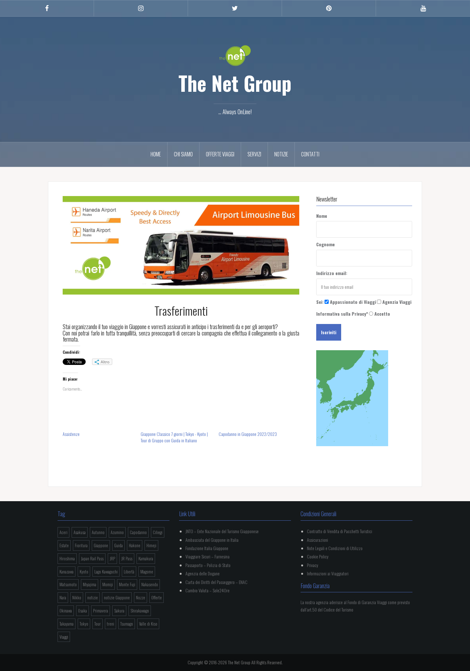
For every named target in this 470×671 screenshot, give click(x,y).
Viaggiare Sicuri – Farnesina (207, 556)
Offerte (156, 597)
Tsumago (126, 623)
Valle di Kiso (148, 623)
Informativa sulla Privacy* (342, 313)
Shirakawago (139, 610)
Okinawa (65, 610)
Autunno (98, 532)
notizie (92, 597)
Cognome (325, 244)
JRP (112, 558)
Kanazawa (66, 571)
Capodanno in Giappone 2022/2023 (248, 433)
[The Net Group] (235, 54)
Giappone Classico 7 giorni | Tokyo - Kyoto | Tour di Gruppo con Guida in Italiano (174, 437)
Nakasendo (149, 584)
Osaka (82, 610)
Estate (64, 545)
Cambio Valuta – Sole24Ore (207, 590)
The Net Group (235, 83)
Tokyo (84, 623)
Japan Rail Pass (92, 558)
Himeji (151, 545)
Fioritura (81, 545)
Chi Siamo (183, 154)
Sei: (320, 301)
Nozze (140, 597)
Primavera (100, 610)
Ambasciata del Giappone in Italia (212, 539)
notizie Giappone (117, 597)
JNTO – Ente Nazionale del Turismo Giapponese (222, 531)
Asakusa (80, 532)
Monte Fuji (127, 584)
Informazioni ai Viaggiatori (328, 573)
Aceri (63, 532)
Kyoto (84, 571)
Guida (118, 545)
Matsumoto (68, 584)
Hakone (134, 545)
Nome (321, 215)
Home (156, 154)
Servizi (254, 154)
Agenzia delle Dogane (202, 573)
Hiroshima (67, 558)
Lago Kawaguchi (106, 571)
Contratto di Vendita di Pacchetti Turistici (339, 531)
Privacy (312, 565)
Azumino (117, 532)
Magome (146, 571)
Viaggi (63, 637)
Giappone (101, 545)
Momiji (107, 584)
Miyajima (89, 584)
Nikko (76, 597)
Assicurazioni (317, 539)
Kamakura (145, 558)
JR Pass (126, 558)
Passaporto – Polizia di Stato (208, 565)
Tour (97, 623)
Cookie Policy (317, 556)
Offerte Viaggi (220, 154)
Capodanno (138, 532)
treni (110, 623)
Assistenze (71, 433)
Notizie (281, 154)
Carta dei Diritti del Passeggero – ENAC (216, 582)
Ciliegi (157, 532)
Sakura (119, 610)
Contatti (310, 154)
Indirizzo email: (331, 273)
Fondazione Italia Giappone (206, 548)
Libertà (129, 571)
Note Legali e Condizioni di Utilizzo (335, 548)
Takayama (66, 623)
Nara (62, 597)
